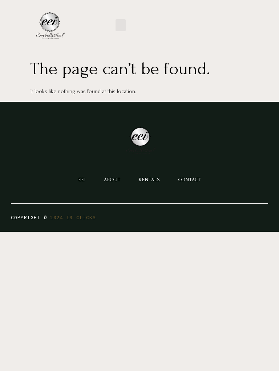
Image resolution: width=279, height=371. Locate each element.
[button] (121, 25)
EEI (82, 179)
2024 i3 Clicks (73, 217)
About (112, 179)
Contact (189, 179)
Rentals (149, 179)
